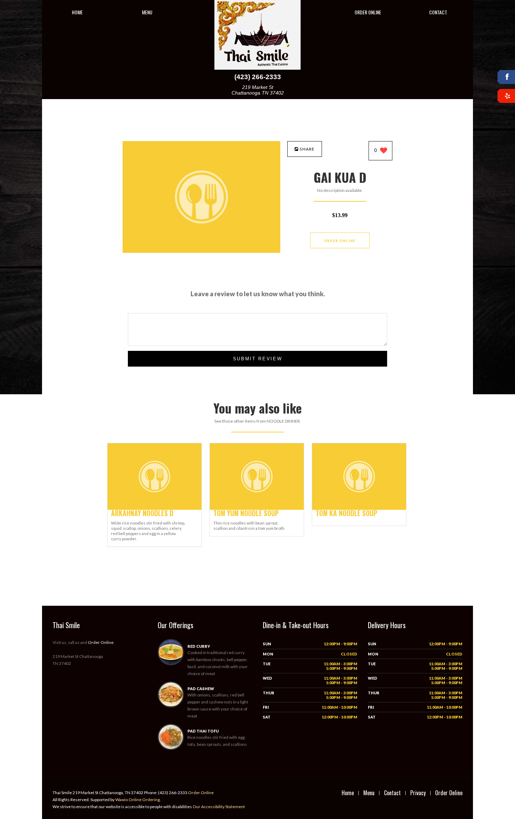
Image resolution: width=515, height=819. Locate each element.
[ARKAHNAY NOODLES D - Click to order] (154, 508)
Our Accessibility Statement (218, 806)
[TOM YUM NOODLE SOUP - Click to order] (257, 508)
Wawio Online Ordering (137, 799)
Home (77, 12)
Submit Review (257, 358)
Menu (147, 12)
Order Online (368, 12)
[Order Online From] (201, 251)
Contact (438, 12)
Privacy (418, 793)
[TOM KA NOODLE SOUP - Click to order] (359, 508)
